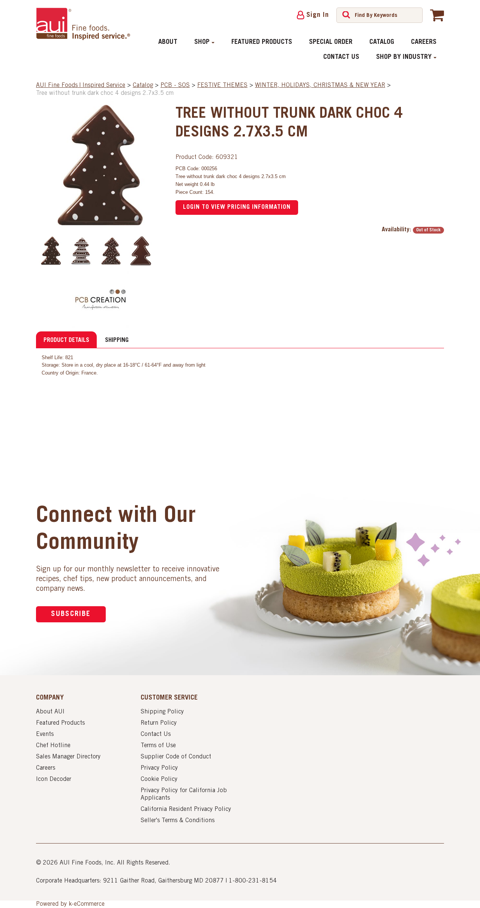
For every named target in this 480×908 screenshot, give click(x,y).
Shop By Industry (404, 57)
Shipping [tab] (117, 340)
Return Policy (159, 723)
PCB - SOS (175, 85)
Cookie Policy (159, 779)
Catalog (381, 42)
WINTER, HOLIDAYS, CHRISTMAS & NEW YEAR (320, 85)
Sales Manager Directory (68, 757)
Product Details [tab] (66, 340)
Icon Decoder (53, 779)
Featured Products (261, 42)
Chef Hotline (53, 746)
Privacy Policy (159, 768)
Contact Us (341, 57)
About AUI (50, 712)
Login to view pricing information (237, 207)
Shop (202, 42)
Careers (423, 42)
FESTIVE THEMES (222, 85)
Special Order (330, 42)
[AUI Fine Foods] (83, 23)
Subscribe (71, 614)
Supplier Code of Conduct (176, 757)
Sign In (317, 15)
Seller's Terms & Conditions (177, 821)
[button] (437, 14)
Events (45, 734)
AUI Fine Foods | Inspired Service (80, 85)
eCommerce (89, 904)
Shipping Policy (162, 712)
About (167, 42)
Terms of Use (158, 746)
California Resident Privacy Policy (186, 809)
